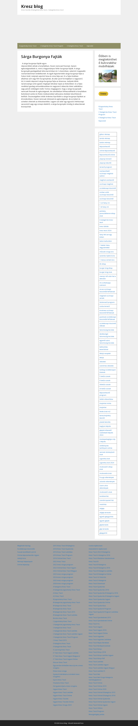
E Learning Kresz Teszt (61, 650)
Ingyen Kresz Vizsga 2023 (62, 705)
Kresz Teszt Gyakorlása (97, 606)
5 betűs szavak (105, 376)
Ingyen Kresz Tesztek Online (63, 702)
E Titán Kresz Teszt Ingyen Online (65, 659)
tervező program (106, 167)
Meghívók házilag (23, 546)
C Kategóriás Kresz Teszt (62, 628)
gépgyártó (103, 533)
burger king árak (106, 272)
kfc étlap (103, 264)
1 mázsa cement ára (107, 260)
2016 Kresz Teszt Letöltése (62, 552)
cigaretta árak (105, 459)
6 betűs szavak (105, 380)
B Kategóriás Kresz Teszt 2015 (64, 612)
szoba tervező (105, 306)
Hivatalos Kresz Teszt (61, 683)
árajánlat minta (105, 403)
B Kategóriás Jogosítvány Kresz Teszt (66, 602)
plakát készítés (105, 422)
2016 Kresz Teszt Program (62, 555)
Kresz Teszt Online (95, 683)
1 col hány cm (105, 203)
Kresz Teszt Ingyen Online (98, 633)
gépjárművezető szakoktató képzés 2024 (106, 432)
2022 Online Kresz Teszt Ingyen (64, 568)
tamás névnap (105, 138)
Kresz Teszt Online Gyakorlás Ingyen (102, 702)
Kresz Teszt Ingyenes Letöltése (100, 639)
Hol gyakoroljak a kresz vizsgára (65, 686)
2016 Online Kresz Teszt (62, 558)
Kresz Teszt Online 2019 (97, 686)
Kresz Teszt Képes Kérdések (99, 643)
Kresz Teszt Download (97, 583)
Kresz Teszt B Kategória (97, 564)
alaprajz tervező (105, 159)
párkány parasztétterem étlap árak (107, 213)
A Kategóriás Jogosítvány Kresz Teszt (66, 590)
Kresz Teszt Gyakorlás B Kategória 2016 (103, 593)
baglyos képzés (105, 426)
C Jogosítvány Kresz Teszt (62, 621)
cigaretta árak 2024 (107, 463)
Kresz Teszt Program (96, 711)
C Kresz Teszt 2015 (60, 640)
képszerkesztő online (107, 155)
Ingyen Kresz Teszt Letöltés (63, 692)
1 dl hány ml (104, 207)
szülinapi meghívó (106, 184)
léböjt (102, 357)
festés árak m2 (105, 411)
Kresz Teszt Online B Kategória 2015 (102, 692)
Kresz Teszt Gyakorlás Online (99, 602)
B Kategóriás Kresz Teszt (62, 609)
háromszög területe (107, 330)
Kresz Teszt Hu (94, 624)
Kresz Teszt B (93, 561)
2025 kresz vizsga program (63, 580)
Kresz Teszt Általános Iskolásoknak (101, 558)
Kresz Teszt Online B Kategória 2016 (102, 695)
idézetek (103, 362)
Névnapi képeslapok (24, 561)
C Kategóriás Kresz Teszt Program (51, 46)
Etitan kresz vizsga (60, 671)
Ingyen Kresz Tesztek (60, 699)
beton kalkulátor (106, 241)
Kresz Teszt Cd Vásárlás (97, 577)
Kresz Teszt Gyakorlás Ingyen (99, 599)
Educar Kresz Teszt (60, 662)
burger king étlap (106, 268)
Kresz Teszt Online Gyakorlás (99, 699)
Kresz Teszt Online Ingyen (98, 705)
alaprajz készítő (105, 163)
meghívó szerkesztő (107, 180)
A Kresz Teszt (58, 593)
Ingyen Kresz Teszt (60, 689)
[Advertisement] (69, 29)
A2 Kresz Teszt (58, 596)
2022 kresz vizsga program (63, 564)
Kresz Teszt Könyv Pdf (97, 658)
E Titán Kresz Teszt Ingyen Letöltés (65, 653)
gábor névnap (105, 134)
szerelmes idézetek (106, 366)
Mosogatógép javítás (96, 714)
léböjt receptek (105, 353)
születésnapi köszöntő (108, 188)
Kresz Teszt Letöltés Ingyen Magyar (102, 668)
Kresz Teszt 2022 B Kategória (99, 552)
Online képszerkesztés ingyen (28, 555)
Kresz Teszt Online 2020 (97, 689)
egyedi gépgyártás (106, 516)
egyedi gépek (104, 521)
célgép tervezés (105, 512)
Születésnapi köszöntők (26, 549)
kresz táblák (104, 226)
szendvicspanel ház (107, 500)
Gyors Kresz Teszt (59, 680)
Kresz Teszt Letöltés (96, 662)
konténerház (104, 496)
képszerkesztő (105, 146)
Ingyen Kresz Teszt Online (62, 695)
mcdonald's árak (106, 492)
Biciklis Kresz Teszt (60, 618)
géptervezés (104, 525)
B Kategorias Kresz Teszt (62, 606)
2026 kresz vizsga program (63, 583)
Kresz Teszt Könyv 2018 (97, 652)
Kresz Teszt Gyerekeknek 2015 (100, 617)
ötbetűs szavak (105, 384)
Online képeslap (23, 564)
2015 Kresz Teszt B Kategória (63, 546)
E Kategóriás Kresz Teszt (62, 646)
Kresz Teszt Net (94, 674)
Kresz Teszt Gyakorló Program (100, 609)
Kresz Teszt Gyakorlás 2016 (99, 590)
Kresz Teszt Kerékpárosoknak (99, 646)
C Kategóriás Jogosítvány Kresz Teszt (66, 624)
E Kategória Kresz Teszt (75, 46)
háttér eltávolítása (106, 399)
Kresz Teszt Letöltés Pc (97, 671)
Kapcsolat (90, 46)
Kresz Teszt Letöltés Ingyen (99, 665)
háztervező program (107, 302)
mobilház (103, 504)
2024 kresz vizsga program (63, 577)
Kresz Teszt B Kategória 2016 (99, 568)
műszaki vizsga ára (107, 252)
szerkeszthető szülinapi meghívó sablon (106, 173)
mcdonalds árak (106, 473)
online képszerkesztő (107, 151)
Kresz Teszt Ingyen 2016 (97, 630)
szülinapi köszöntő (106, 199)
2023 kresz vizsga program (63, 574)
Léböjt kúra (21, 558)
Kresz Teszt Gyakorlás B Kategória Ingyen (104, 596)
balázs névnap (105, 142)
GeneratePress (78, 723)
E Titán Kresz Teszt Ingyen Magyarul (66, 656)
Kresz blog (32, 6)
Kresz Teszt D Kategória (97, 580)
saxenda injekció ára (107, 256)
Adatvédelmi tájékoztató (98, 549)
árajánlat (103, 407)
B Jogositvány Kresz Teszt (28, 46)
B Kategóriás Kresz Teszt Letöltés (65, 615)
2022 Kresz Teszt (59, 561)
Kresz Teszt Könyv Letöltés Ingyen (101, 655)
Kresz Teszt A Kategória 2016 (99, 555)
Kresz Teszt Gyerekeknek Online (100, 620)
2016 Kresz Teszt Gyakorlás (63, 549)
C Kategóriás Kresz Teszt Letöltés (65, 631)
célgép (102, 508)
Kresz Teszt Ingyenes (96, 636)
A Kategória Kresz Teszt (61, 587)
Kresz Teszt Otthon (96, 708)
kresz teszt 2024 (105, 230)
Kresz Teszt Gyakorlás (97, 587)
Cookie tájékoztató (95, 546)
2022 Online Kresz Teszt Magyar (65, 571)
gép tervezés (104, 529)
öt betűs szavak (105, 389)
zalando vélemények (107, 481)
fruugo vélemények (107, 477)
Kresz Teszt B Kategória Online (100, 574)
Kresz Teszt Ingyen (95, 627)
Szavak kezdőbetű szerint (26, 552)
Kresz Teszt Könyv (95, 649)
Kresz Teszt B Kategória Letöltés (100, 571)
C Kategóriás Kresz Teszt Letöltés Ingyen (68, 634)
